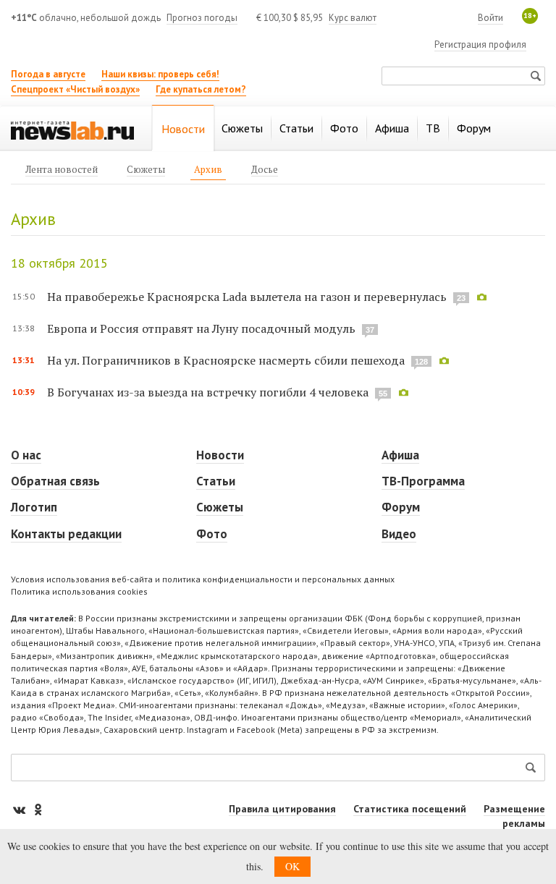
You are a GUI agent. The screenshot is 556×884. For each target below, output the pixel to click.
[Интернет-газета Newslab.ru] (72, 129)
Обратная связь (55, 481)
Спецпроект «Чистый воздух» (75, 89)
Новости (220, 455)
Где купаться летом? (201, 89)
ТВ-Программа (423, 481)
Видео (399, 534)
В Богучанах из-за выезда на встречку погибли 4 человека (207, 392)
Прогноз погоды (202, 18)
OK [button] (292, 866)
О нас (26, 455)
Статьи (215, 481)
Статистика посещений (409, 808)
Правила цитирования (282, 808)
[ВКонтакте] (20, 809)
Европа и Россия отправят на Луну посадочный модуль (201, 328)
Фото (211, 534)
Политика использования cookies (79, 591)
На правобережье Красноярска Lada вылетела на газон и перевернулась (247, 297)
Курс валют (352, 18)
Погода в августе (48, 74)
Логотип (34, 507)
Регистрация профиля (480, 44)
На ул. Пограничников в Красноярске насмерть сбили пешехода (226, 360)
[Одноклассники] (38, 809)
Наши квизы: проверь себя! (160, 74)
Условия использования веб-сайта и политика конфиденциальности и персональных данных (203, 579)
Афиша (400, 455)
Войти (490, 18)
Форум (401, 507)
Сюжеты (219, 507)
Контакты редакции (66, 534)
